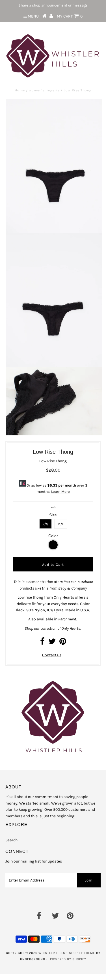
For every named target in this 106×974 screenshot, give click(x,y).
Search (11, 840)
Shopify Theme (82, 953)
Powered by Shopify (68, 959)
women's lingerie (44, 90)
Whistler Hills (51, 953)
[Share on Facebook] (42, 642)
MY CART (70, 16)
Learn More (60, 491)
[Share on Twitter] (52, 642)
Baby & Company (72, 588)
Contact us (51, 655)
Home (20, 90)
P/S (45, 524)
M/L (60, 524)
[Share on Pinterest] (62, 642)
